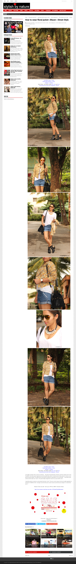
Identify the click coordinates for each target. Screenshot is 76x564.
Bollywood (37, 10)
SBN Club (6, 12)
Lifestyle (31, 10)
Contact (11, 1)
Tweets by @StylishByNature (9, 99)
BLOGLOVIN (53, 521)
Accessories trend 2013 (30, 22)
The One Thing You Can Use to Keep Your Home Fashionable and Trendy (16, 71)
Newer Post (27, 555)
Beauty (26, 10)
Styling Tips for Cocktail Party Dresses (15, 46)
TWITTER (49, 521)
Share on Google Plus (53, 523)
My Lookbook (55, 10)
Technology (48, 10)
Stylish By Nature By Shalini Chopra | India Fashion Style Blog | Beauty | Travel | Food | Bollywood (25, 562)
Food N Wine (15, 10)
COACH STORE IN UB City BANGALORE (15, 87)
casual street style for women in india (41, 22)
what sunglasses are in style (61, 22)
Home (5, 1)
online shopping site (52, 22)
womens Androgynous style (30, 23)
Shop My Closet (63, 10)
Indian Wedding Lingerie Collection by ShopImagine (16, 62)
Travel (21, 10)
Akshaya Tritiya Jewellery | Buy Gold (14, 14)
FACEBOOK (44, 521)
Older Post (71, 555)
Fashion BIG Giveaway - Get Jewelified (16, 38)
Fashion (10, 10)
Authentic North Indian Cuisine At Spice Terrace (16, 54)
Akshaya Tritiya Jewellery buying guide (16, 79)
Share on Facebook (31, 523)
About (8, 1)
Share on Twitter (42, 523)
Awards (16, 1)
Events (42, 10)
